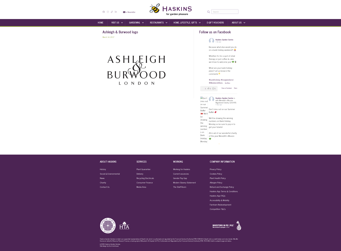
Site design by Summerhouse (109, 246)
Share (235, 88)
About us (236, 22)
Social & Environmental (110, 173)
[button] (122, 22)
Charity (103, 182)
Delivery (140, 173)
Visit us (115, 22)
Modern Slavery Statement (184, 182)
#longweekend (227, 79)
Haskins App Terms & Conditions (224, 191)
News (102, 178)
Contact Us (104, 187)
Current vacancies (181, 173)
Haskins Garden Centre (224, 39)
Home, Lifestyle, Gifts (185, 22)
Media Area (141, 187)
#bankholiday (214, 79)
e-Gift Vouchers (215, 22)
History (103, 169)
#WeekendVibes (216, 82)
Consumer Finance (145, 182)
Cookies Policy (216, 173)
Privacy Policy (215, 169)
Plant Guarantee (143, 169)
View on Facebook (227, 88)
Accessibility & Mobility (219, 200)
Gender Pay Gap (180, 178)
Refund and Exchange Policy (222, 187)
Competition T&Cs (218, 209)
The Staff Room (179, 187)
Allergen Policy (216, 182)
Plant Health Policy (218, 178)
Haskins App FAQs (217, 195)
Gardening (134, 22)
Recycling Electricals (145, 178)
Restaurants (157, 22)
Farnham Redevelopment (220, 204)
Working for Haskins (181, 169)
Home (100, 22)
